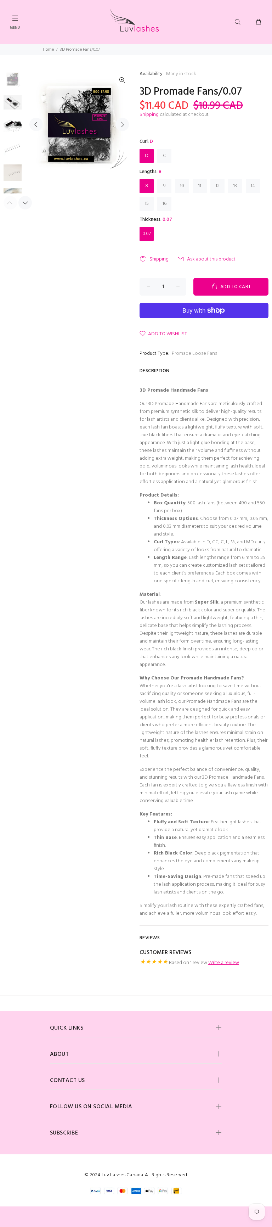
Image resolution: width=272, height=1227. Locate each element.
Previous (36, 124)
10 (182, 186)
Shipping (149, 115)
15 (147, 204)
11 (199, 186)
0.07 (146, 234)
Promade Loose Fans (194, 353)
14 (253, 186)
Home (48, 49)
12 (218, 186)
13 (235, 186)
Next (122, 124)
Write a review (223, 963)
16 (164, 204)
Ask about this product (211, 259)
